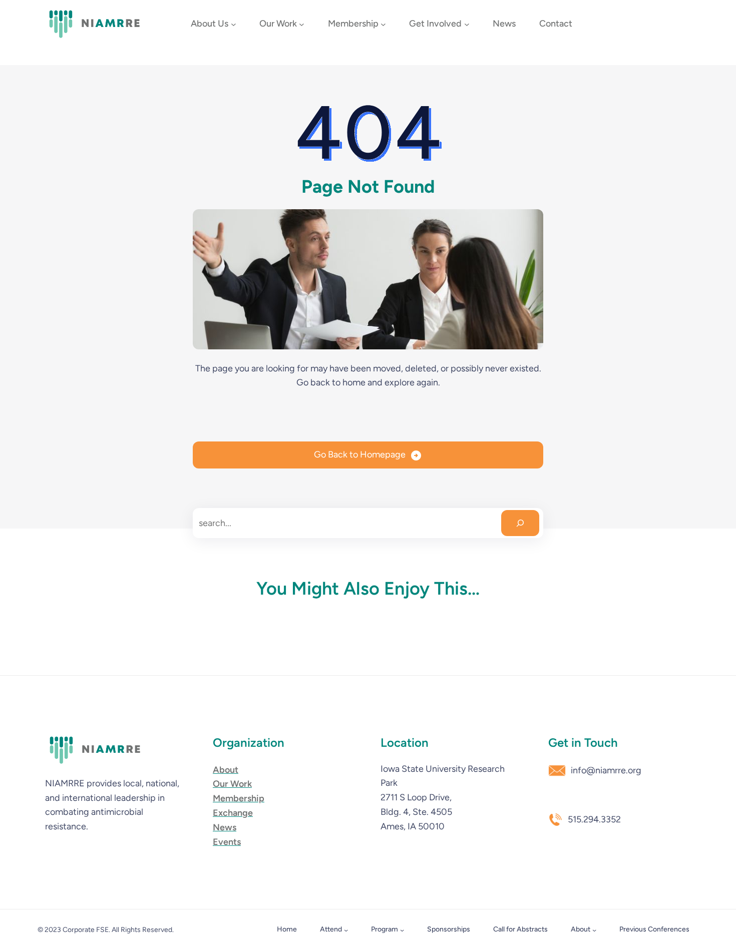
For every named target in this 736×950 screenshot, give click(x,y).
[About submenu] (594, 930)
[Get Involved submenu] (467, 24)
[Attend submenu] (346, 930)
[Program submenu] (402, 930)
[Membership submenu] (383, 24)
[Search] (520, 523)
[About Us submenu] (233, 24)
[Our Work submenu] (301, 24)
